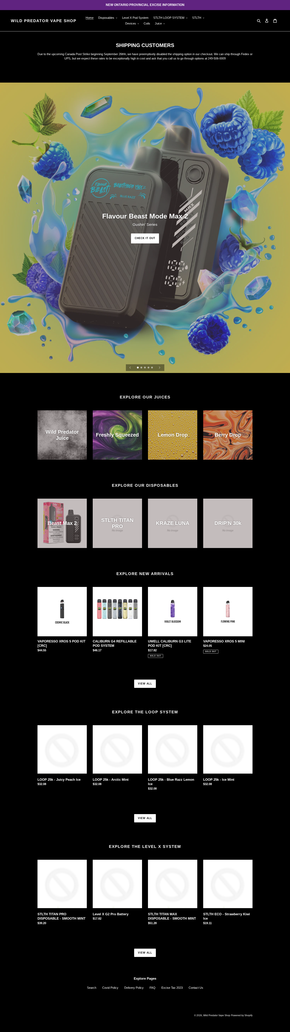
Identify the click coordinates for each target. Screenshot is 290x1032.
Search (91, 987)
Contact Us (196, 987)
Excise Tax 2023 (172, 987)
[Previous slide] (130, 367)
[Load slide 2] (141, 368)
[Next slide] (159, 367)
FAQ (152, 987)
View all (145, 683)
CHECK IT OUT (145, 238)
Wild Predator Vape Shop (43, 21)
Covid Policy (110, 987)
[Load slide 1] (138, 368)
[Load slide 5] (152, 368)
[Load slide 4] (149, 368)
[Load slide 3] (145, 368)
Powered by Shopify (242, 1015)
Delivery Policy (134, 987)
